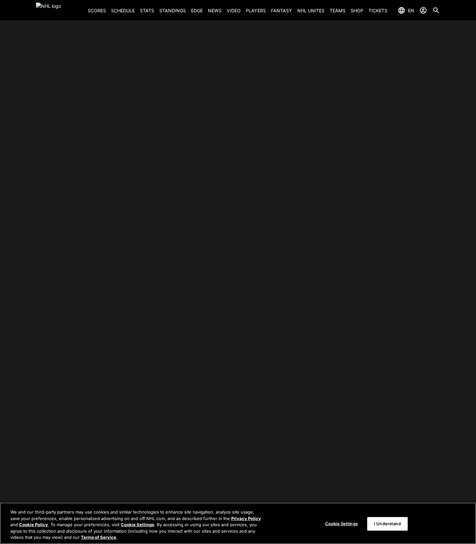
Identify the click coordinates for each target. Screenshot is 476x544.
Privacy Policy (246, 518)
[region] (238, 523)
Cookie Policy (33, 524)
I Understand (387, 523)
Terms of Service (98, 537)
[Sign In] (423, 10)
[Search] (436, 10)
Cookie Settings (137, 524)
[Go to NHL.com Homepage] (59, 10)
